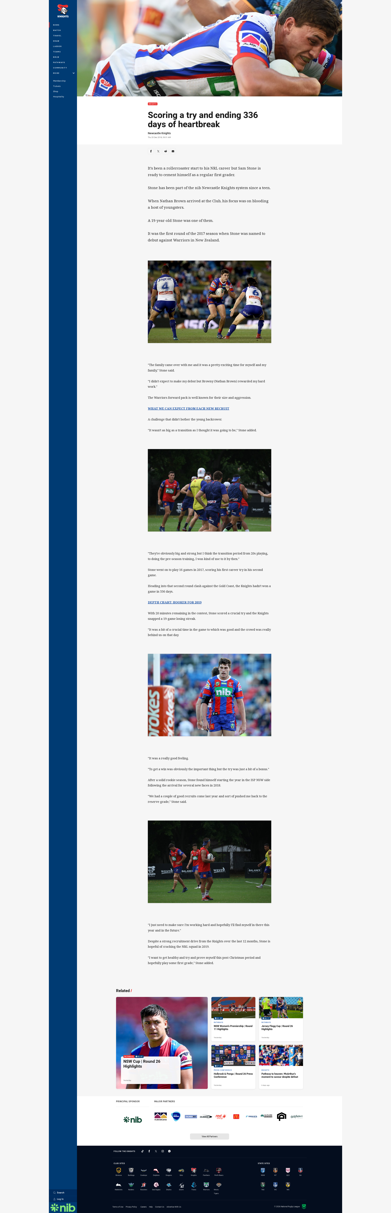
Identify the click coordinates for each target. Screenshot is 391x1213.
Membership (59, 80)
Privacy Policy (131, 1207)
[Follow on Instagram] (162, 1151)
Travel (57, 35)
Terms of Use (117, 1207)
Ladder (57, 46)
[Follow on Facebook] (149, 1151)
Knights (153, 104)
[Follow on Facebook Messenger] (169, 1151)
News (56, 25)
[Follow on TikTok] (142, 1151)
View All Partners (209, 1136)
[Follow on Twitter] (156, 1151)
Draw (56, 41)
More (56, 73)
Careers (144, 1207)
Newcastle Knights (159, 133)
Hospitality (58, 96)
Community (60, 68)
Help (151, 1207)
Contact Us (159, 1207)
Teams (57, 51)
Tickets (57, 86)
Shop (55, 91)
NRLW (56, 57)
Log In (60, 1199)
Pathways (59, 62)
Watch (57, 30)
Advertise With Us (174, 1207)
